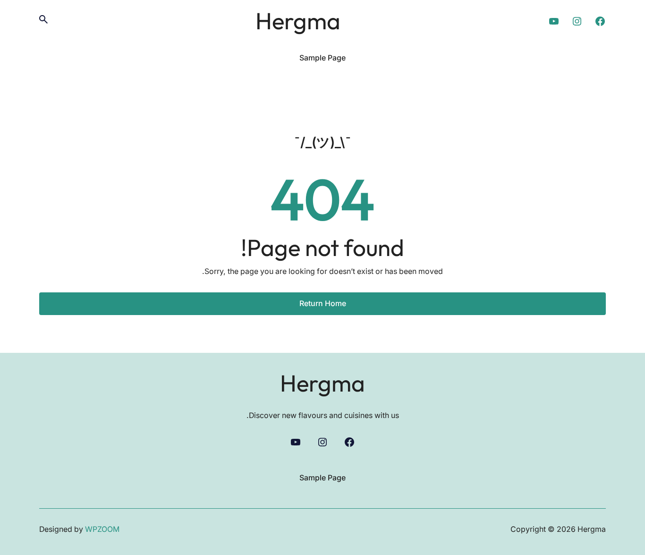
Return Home (322, 303)
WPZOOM (102, 529)
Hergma (297, 20)
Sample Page (322, 57)
